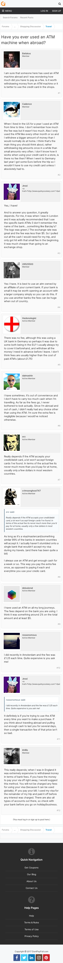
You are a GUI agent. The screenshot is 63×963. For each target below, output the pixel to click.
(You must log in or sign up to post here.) (31, 819)
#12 (58, 810)
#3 (59, 253)
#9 (59, 624)
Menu (8, 10)
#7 (59, 479)
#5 (59, 364)
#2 (59, 175)
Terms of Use (32, 929)
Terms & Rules (31, 922)
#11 (58, 739)
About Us (31, 881)
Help (31, 915)
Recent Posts (26, 17)
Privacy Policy (32, 936)
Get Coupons (31, 867)
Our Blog (31, 874)
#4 (59, 307)
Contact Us (31, 888)
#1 (59, 93)
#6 (59, 425)
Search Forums (10, 17)
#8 (59, 577)
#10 (58, 667)
